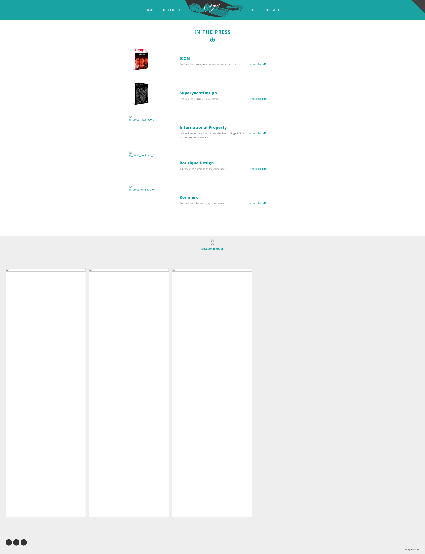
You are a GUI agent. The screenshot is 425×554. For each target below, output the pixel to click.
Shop (252, 10)
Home (149, 10)
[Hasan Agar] (214, 8)
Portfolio (170, 10)
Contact (272, 10)
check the (258, 64)
